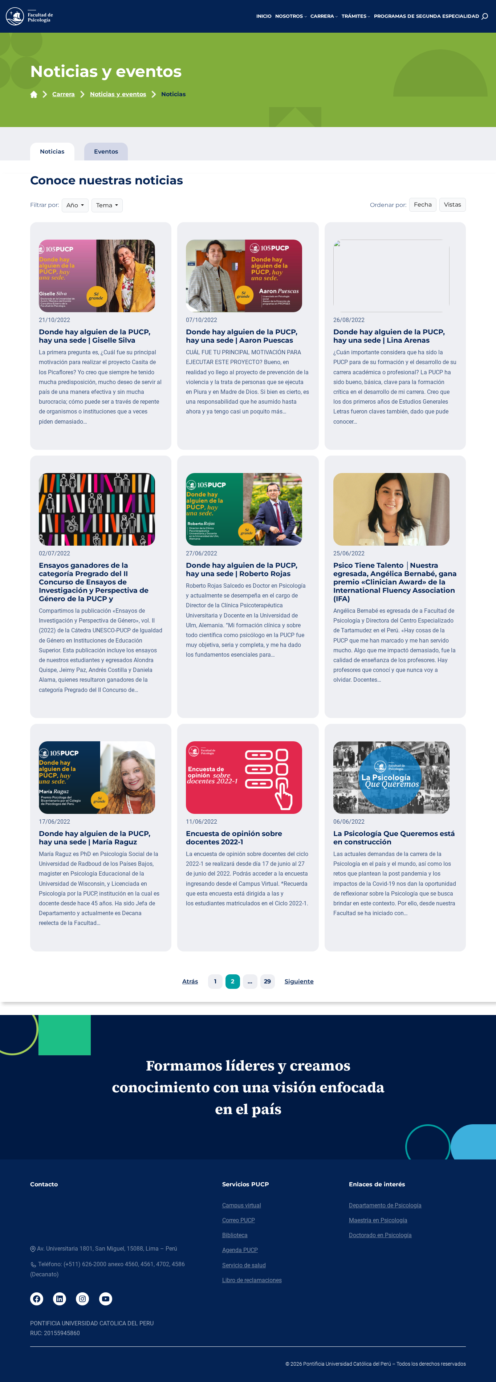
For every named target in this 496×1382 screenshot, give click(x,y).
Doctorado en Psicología (380, 1235)
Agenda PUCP (240, 1250)
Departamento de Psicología (385, 1205)
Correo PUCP (238, 1220)
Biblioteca (235, 1235)
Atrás (190, 981)
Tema (105, 205)
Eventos (106, 151)
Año (73, 205)
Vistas (452, 204)
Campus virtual (241, 1205)
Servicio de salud (244, 1265)
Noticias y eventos (118, 94)
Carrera (63, 94)
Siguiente (299, 981)
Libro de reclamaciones (252, 1280)
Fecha (423, 204)
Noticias (173, 94)
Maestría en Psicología (378, 1220)
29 (267, 981)
